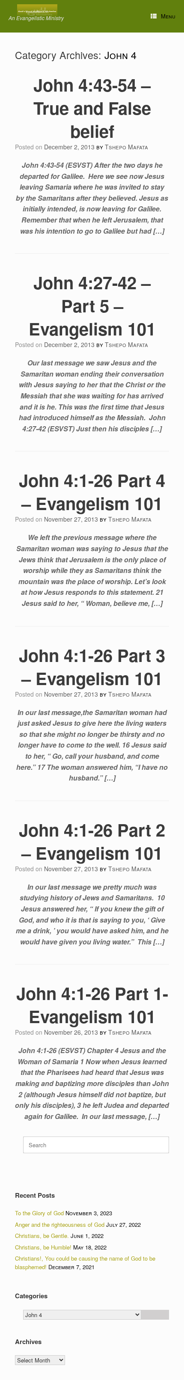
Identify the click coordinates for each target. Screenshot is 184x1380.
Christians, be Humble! (43, 1247)
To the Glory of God (39, 1213)
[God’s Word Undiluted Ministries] (37, 11)
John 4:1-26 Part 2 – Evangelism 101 (92, 841)
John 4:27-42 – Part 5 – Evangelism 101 (92, 305)
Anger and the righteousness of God (59, 1224)
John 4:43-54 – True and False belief (92, 107)
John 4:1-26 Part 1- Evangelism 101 (92, 1004)
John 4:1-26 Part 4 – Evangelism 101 (92, 491)
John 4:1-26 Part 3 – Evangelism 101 (92, 666)
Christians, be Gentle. (42, 1236)
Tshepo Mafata (126, 146)
